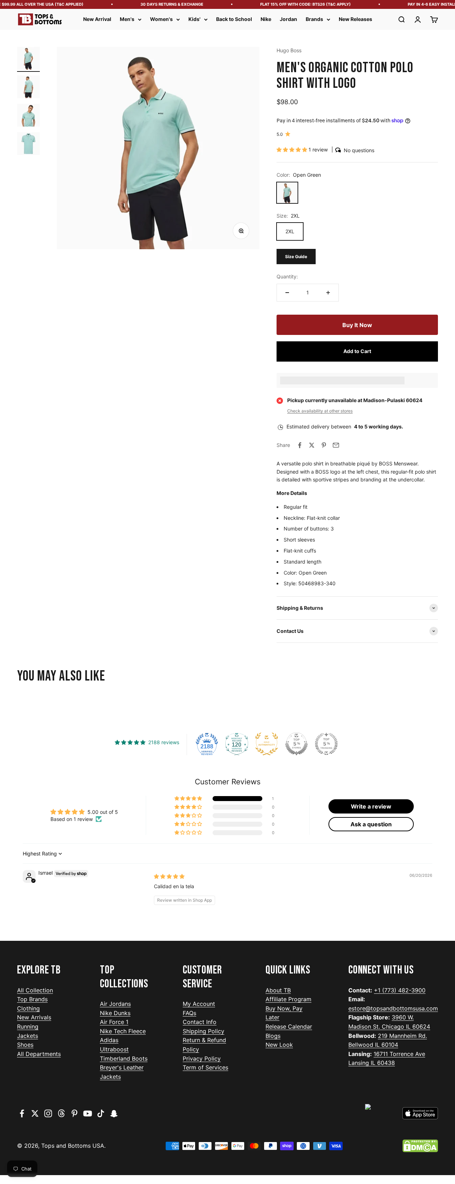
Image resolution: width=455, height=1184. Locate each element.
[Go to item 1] (28, 59)
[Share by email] (336, 445)
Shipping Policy (203, 1031)
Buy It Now (357, 325)
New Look (279, 1044)
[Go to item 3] (28, 116)
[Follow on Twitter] (35, 1113)
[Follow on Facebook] (22, 1113)
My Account (199, 1003)
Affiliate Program (288, 999)
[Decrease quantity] (287, 292)
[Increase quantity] (328, 292)
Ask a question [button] (371, 824)
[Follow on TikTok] (101, 1113)
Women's (161, 19)
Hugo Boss (289, 50)
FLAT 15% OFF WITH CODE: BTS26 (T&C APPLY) (298, 4)
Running (27, 1026)
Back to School (234, 19)
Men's (127, 19)
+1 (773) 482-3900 (399, 990)
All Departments (39, 1053)
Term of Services (205, 1067)
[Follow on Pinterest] (74, 1113)
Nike (266, 19)
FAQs (189, 1013)
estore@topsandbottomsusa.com (393, 1008)
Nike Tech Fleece (123, 1031)
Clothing (28, 1008)
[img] (169, 876)
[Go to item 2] (28, 87)
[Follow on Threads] (61, 1113)
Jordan (288, 19)
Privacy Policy (202, 1058)
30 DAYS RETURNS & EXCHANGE (164, 4)
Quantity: (287, 276)
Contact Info (199, 1021)
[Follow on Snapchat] (114, 1113)
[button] (293, 149)
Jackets (27, 1035)
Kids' (194, 19)
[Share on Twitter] (312, 445)
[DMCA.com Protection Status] (420, 1146)
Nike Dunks (115, 1013)
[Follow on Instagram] (48, 1113)
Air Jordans (115, 1003)
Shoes (25, 1044)
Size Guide (296, 256)
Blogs (273, 1035)
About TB (278, 990)
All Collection (35, 990)
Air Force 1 (114, 1021)
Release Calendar (289, 1026)
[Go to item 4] (28, 144)
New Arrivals (34, 1017)
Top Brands (32, 999)
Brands (314, 19)
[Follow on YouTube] (87, 1113)
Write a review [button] (371, 806)
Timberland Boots (124, 1058)
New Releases (355, 19)
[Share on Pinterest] (324, 445)
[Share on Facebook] (300, 445)
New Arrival (97, 19)
